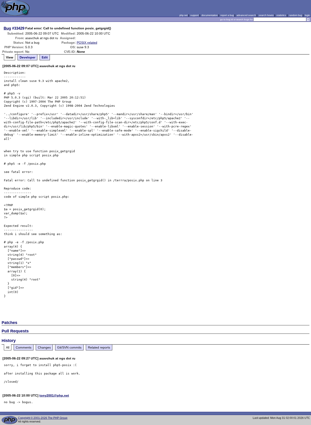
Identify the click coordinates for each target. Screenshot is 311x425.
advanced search (246, 15)
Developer (27, 57)
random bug (295, 15)
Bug (7, 28)
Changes (44, 347)
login (307, 15)
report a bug (227, 15)
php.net (183, 15)
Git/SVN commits (69, 347)
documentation (209, 15)
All (7, 347)
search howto (266, 15)
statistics (281, 15)
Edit (45, 57)
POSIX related (87, 42)
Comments (23, 347)
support (194, 15)
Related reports (99, 347)
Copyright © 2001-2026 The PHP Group (42, 418)
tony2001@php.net (54, 395)
